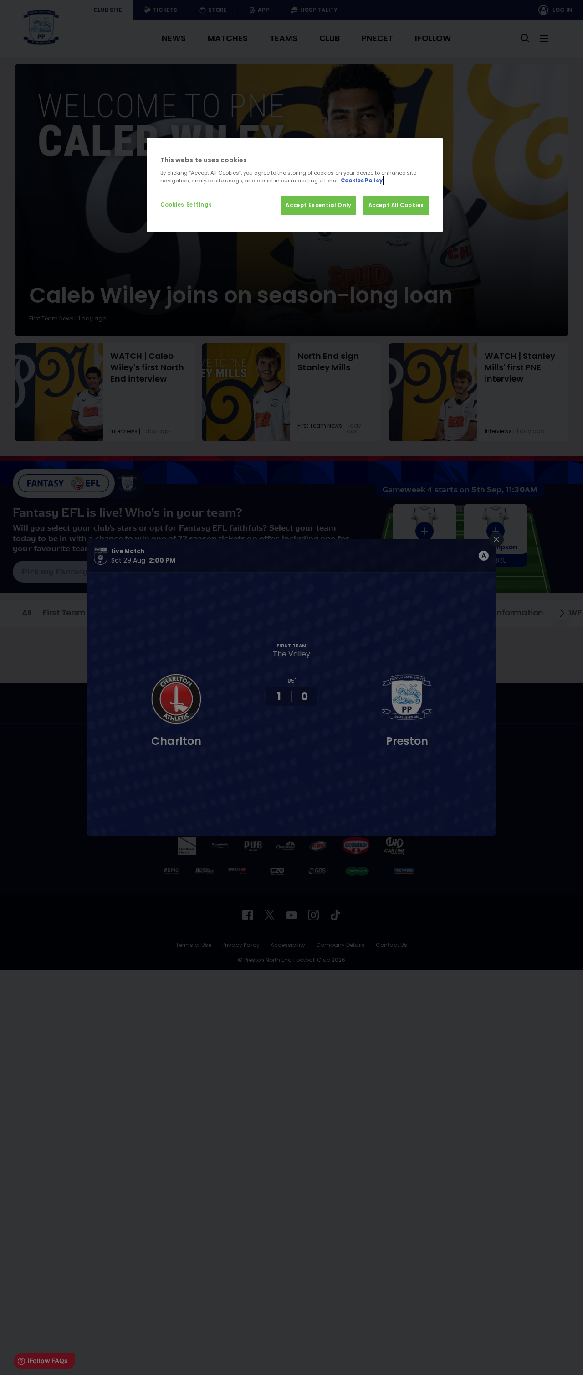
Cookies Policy (362, 180)
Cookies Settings (186, 204)
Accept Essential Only (318, 205)
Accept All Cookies (396, 205)
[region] (295, 185)
